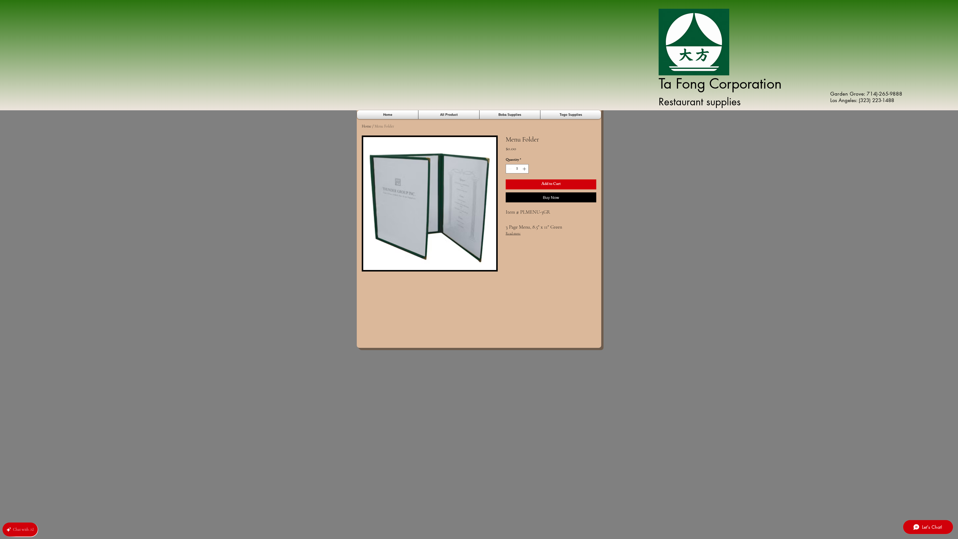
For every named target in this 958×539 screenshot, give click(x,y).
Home (366, 126)
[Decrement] (509, 168)
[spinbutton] (517, 168)
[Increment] (525, 168)
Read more (513, 233)
